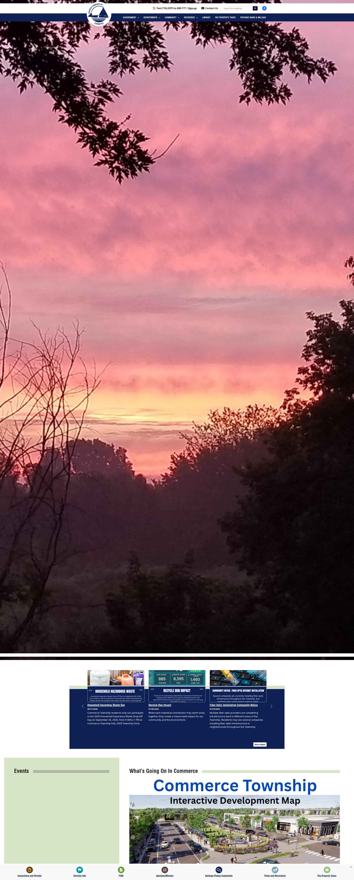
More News (260, 744)
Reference (189, 17)
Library (206, 17)
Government (130, 17)
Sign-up (192, 8)
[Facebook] (264, 8)
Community (171, 17)
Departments (151, 17)
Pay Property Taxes (225, 17)
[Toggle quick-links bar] (351, 867)
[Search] (255, 8)
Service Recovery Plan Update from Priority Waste (112, 706)
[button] (82, 706)
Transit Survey (218, 705)
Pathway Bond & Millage (253, 17)
